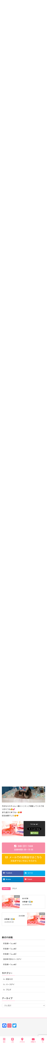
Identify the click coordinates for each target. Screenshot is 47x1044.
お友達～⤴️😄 (27, 902)
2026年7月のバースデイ (12, 959)
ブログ (14, 888)
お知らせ (9, 979)
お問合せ (33, 1042)
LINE (12, 1042)
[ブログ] (11, 902)
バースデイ (10, 984)
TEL (43, 1042)
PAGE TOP (42, 1033)
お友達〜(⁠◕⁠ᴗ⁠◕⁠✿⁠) (10, 943)
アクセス (22, 1042)
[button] (23, 847)
